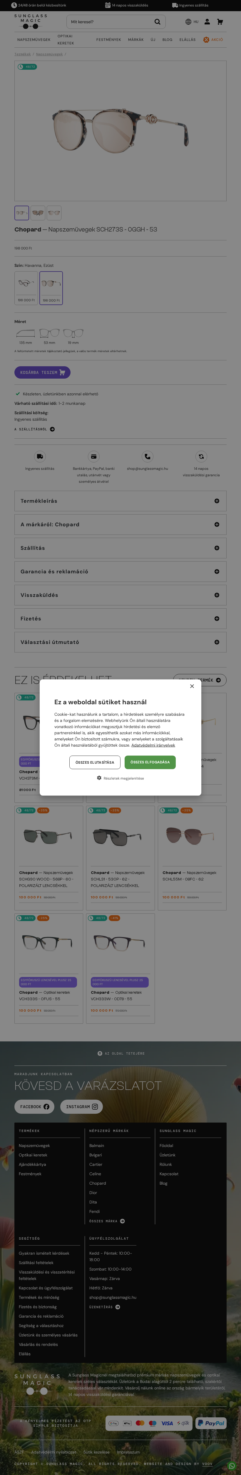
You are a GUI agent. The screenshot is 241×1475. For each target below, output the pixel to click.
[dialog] (120, 737)
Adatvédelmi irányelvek (153, 745)
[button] (120, 778)
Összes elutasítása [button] (95, 762)
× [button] (192, 686)
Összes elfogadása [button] (150, 762)
